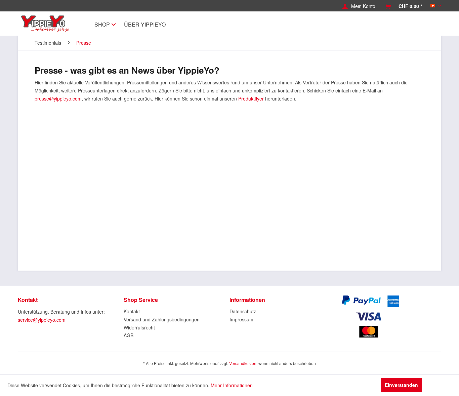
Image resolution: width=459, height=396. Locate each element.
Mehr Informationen (232, 385)
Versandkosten (242, 363)
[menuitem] (359, 6)
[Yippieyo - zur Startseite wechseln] (47, 23)
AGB (128, 335)
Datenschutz (243, 311)
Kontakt (132, 311)
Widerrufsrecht (139, 327)
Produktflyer (251, 98)
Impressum (241, 319)
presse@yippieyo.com (58, 98)
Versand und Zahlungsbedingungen (162, 319)
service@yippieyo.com (42, 319)
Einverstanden (401, 385)
